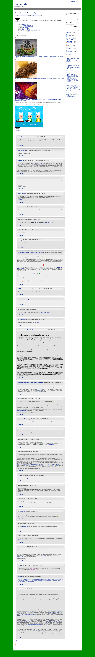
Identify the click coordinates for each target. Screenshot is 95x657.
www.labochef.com (40, 163)
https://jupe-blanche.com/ (22, 410)
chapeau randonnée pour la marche (56, 612)
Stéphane (19, 15)
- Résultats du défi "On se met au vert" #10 (73, 83)
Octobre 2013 (69, 51)
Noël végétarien (21, 160)
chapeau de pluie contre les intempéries (52, 621)
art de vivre (38, 580)
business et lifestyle (36, 579)
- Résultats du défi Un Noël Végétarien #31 (73, 93)
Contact (77, 1)
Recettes (24, 9)
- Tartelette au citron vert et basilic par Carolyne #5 (73, 88)
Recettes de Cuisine (49, 104)
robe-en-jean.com (40, 390)
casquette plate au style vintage (23, 621)
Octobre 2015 (69, 41)
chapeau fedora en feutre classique (36, 610)
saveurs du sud (44, 580)
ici (51, 210)
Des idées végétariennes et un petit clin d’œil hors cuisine (30, 382)
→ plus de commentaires (70, 96)
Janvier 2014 (69, 48)
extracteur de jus (25, 526)
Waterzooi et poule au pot (29, 25)
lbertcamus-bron (51, 222)
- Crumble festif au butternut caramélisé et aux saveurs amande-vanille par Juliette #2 (72, 76)
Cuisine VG (20, 4)
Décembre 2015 (70, 39)
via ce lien (44, 555)
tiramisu (20, 515)
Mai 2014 (69, 47)
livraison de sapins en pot (57, 275)
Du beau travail (21, 193)
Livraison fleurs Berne (22, 186)
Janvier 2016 (69, 38)
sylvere (37, 322)
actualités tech (31, 581)
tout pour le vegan (22, 319)
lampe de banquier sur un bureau (23, 631)
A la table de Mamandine (28, 31)
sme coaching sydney (35, 569)
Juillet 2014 (69, 45)
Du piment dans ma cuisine (34, 30)
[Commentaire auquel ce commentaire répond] (18, 240)
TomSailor (33, 421)
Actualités (17, 9)
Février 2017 (69, 32)
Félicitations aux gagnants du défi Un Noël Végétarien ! (30, 252)
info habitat (24, 580)
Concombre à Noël (22, 150)
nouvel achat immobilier (45, 312)
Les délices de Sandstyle (29, 32)
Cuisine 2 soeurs (24, 27)
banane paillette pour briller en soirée (40, 633)
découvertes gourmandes (46, 579)
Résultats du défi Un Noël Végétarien (28, 13)
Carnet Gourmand (60, 78)
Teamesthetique (26, 299)
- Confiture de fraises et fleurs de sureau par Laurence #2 (73, 86)
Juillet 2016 (69, 33)
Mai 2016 (69, 36)
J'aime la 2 (20, 429)
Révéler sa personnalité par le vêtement (26, 330)
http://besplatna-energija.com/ (25, 478)
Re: (20, 240)
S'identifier (73, 1)
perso (41, 432)
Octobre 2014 (69, 42)
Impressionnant (21, 137)
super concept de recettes (23, 419)
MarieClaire (21, 245)
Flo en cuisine (26, 28)
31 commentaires (36, 15)
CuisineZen (21, 511)
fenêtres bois (24, 581)
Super (19, 398)
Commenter (18, 130)
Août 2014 (69, 44)
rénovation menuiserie (56, 579)
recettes (35, 490)
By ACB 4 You (25, 24)
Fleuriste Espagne (21, 199)
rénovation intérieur (28, 579)
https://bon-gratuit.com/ (22, 539)
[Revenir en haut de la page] (18, 247)
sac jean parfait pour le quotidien (34, 624)
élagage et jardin (51, 580)
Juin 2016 (69, 35)
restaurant (32, 502)
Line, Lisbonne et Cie (25, 29)
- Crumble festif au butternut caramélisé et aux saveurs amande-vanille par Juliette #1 (72, 80)
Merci (19, 178)
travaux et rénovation (31, 580)
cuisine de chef (21, 579)
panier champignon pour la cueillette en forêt (26, 614)
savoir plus (51, 444)
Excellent (20, 576)
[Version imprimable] (41, 15)
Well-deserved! (21, 289)
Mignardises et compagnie (28, 26)
